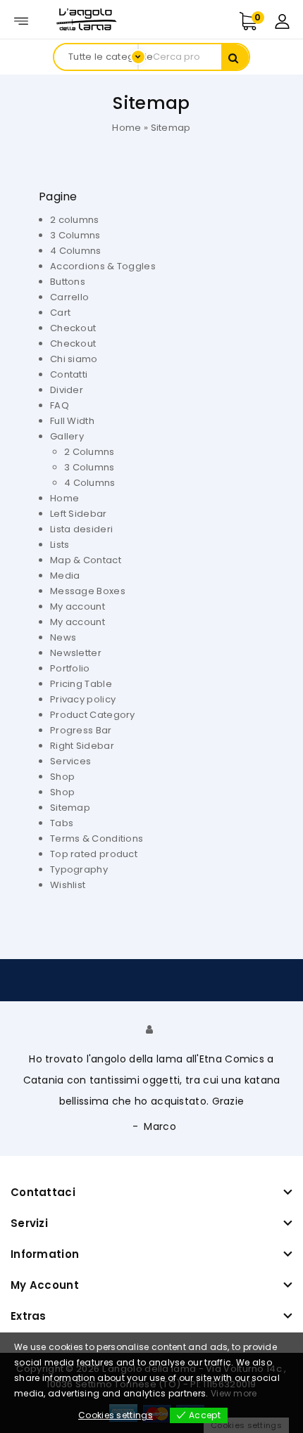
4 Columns (75, 250)
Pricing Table (81, 683)
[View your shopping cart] (263, 21)
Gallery (67, 436)
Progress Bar (81, 730)
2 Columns (89, 451)
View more (234, 1393)
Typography (79, 869)
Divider (66, 390)
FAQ (59, 405)
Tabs (61, 823)
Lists (60, 544)
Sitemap (70, 807)
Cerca (235, 58)
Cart (60, 312)
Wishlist (67, 885)
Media (65, 575)
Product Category (92, 714)
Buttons (67, 281)
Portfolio (70, 668)
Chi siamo (74, 359)
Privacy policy (83, 699)
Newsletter (75, 653)
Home (126, 127)
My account (77, 606)
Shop (62, 776)
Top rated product (93, 854)
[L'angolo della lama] (85, 18)
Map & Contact (85, 560)
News (63, 637)
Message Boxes (87, 591)
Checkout (73, 328)
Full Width (72, 421)
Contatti (68, 374)
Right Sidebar (82, 745)
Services (70, 761)
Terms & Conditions (96, 838)
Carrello (69, 297)
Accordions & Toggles (103, 266)
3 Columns (75, 235)
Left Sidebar (78, 513)
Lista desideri (81, 529)
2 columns (74, 219)
